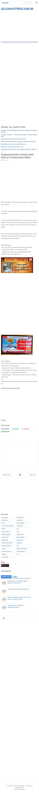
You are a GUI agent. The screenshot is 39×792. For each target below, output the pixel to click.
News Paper (5, 537)
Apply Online (20, 517)
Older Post (32, 475)
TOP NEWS (5, 557)
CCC (3, 523)
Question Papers (6, 545)
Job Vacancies (6, 531)
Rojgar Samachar (7, 551)
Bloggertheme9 (19, 787)
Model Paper (20, 534)
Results (4, 548)
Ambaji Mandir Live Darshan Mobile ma (13, 144)
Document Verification (8, 526)
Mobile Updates (6, 534)
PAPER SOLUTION (7, 543)
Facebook (5, 429)
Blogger (23, 789)
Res (18, 545)
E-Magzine (20, 526)
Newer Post (6, 475)
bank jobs (5, 520)
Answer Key (5, 517)
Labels (15, 576)
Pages (5, 3)
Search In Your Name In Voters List (12, 147)
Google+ (26, 429)
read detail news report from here (10, 388)
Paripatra (19, 543)
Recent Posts (6, 576)
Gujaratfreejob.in (20, 785)
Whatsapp (5, 431)
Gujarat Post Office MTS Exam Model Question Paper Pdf (19, 149)
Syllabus (4, 554)
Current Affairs (20, 523)
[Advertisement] (18, 25)
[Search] (36, 2)
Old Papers (20, 540)
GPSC (3, 528)
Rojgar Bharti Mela (22, 548)
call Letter (19, 520)
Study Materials (21, 551)
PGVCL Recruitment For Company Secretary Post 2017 (18, 141)
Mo (17, 531)
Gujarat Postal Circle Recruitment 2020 (13, 139)
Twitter (16, 429)
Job (18, 528)
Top (18, 554)
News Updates (21, 537)
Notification (5, 540)
